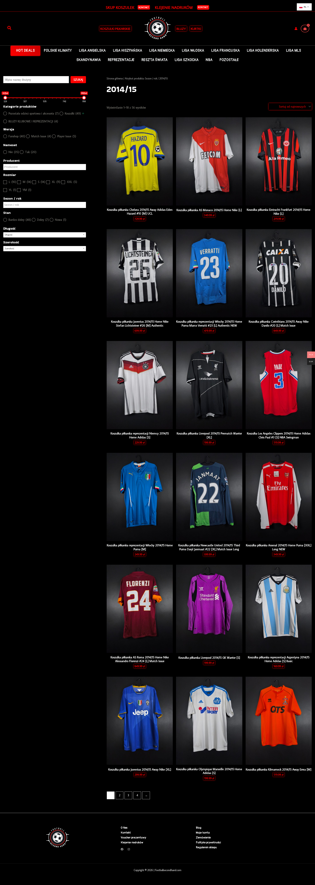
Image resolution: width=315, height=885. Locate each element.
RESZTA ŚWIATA (154, 60)
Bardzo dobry (20, 220)
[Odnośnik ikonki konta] (295, 28)
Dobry (43, 220)
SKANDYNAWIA (88, 60)
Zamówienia (203, 837)
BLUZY (181, 28)
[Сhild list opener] (83, 113)
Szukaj (78, 80)
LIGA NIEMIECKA (162, 50)
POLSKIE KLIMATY (58, 50)
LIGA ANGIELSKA (92, 50)
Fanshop (17, 136)
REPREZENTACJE (121, 60)
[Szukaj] (9, 28)
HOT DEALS (25, 50)
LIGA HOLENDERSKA (263, 50)
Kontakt (203, 7)
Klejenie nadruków (132, 842)
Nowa (60, 220)
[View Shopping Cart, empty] (305, 28)
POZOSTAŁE (229, 60)
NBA (209, 60)
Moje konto (203, 832)
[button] (144, 7)
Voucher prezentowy (133, 837)
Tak (30, 152)
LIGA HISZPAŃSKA (127, 50)
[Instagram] (128, 849)
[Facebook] (122, 849)
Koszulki (73, 113)
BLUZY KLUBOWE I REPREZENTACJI (33, 121)
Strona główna (115, 78)
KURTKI (196, 28)
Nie (14, 152)
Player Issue (66, 136)
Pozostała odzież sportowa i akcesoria (34, 113)
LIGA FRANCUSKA (225, 50)
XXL (72, 182)
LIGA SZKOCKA (187, 60)
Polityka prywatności (208, 842)
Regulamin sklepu (206, 847)
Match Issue (41, 136)
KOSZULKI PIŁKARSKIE (115, 28)
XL (56, 182)
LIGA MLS (293, 50)
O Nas (124, 827)
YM (27, 190)
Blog (198, 827)
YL (12, 190)
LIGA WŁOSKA (193, 50)
